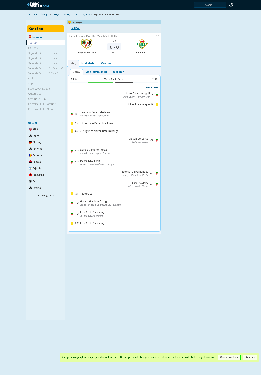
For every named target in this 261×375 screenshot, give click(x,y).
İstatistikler (88, 63)
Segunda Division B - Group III (45, 63)
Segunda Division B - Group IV (45, 68)
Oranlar (106, 63)
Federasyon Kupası (39, 88)
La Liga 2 (33, 47)
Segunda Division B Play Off (44, 73)
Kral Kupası (34, 78)
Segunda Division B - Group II (45, 58)
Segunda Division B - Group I (44, 53)
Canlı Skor (36, 28)
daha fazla (152, 87)
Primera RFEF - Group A (42, 103)
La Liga (75, 28)
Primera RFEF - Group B (42, 109)
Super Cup (34, 83)
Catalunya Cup (37, 98)
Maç (73, 63)
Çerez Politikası (229, 357)
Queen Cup (34, 93)
